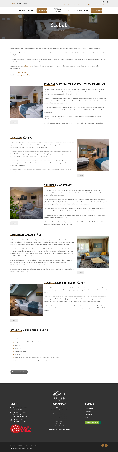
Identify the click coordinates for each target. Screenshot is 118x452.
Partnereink (88, 411)
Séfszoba (31, 10)
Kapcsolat (77, 5)
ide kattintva (27, 66)
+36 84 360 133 (23, 412)
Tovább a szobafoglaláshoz (19, 372)
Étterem (22, 10)
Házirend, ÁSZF (89, 414)
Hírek (64, 5)
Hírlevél (84, 5)
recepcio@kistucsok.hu (23, 75)
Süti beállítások (14, 448)
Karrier (70, 5)
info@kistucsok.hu (23, 419)
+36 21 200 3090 (21, 73)
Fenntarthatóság (89, 408)
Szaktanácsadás (100, 5)
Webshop (91, 5)
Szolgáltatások (82, 10)
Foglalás (14, 122)
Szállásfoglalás (96, 10)
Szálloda (71, 10)
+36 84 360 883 (17, 414)
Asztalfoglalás (42, 10)
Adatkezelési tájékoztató (25, 448)
